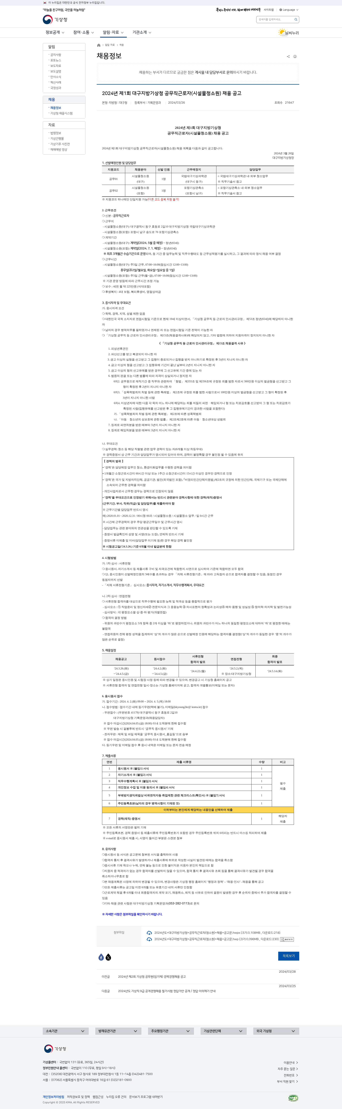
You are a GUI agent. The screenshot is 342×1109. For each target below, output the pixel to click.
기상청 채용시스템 (61, 113)
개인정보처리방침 (53, 1097)
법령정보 (55, 133)
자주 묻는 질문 (286, 1069)
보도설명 (55, 71)
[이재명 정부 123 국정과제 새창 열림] (238, 10)
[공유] (288, 56)
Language (289, 9)
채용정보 (55, 107)
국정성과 (55, 88)
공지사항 (55, 55)
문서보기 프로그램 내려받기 (146, 1097)
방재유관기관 (107, 1031)
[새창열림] (288, 33)
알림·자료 (111, 32)
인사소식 (55, 77)
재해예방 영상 (58, 149)
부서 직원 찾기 (286, 1081)
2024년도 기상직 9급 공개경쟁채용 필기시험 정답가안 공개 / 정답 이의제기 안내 (207, 989)
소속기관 (51, 1031)
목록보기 (289, 956)
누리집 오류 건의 (116, 1097)
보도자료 (55, 66)
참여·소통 (81, 32)
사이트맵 (269, 9)
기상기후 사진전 (60, 144)
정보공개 (53, 32)
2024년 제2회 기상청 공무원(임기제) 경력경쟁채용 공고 (207, 974)
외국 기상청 (264, 1031)
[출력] (295, 56)
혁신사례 (55, 82)
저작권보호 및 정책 (78, 1097)
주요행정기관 (159, 1031)
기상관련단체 (212, 1031)
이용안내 (289, 1062)
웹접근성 (98, 1097)
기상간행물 (57, 138)
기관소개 (140, 32)
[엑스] (108, 957)
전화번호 (289, 1075)
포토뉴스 (55, 60)
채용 (122, 45)
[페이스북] (101, 957)
